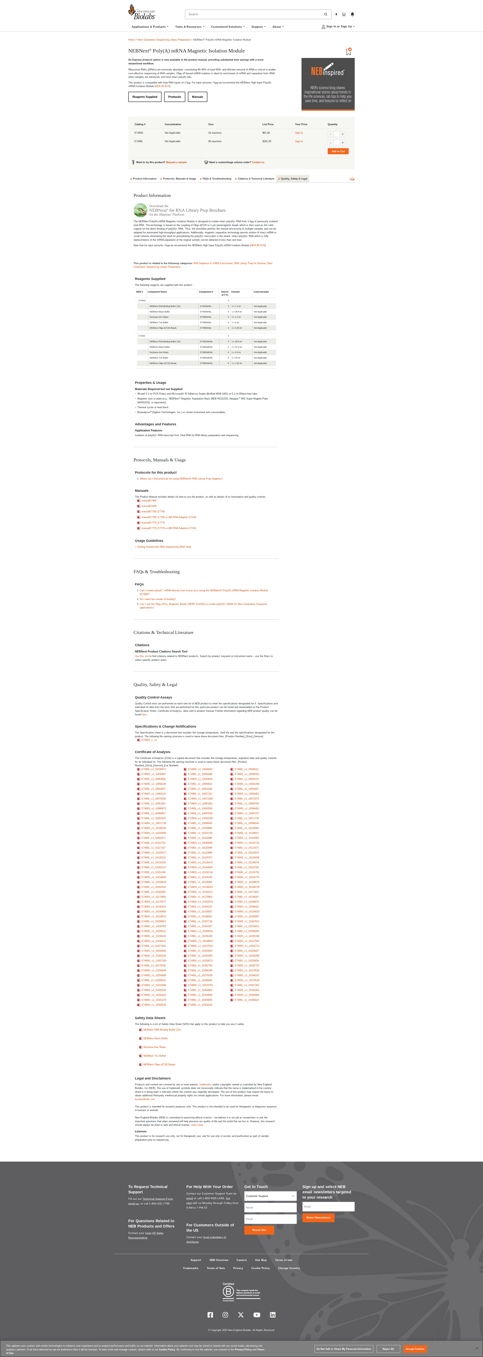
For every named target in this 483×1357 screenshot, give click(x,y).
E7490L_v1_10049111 (246, 769)
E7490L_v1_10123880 (200, 852)
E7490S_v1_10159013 (154, 916)
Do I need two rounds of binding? (158, 599)
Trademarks (190, 1268)
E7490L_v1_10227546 (154, 946)
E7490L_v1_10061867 (154, 803)
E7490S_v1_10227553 (247, 941)
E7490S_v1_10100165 (154, 828)
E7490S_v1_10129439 (247, 857)
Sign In (299, 132)
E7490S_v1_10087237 (247, 813)
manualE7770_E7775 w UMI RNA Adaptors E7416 (169, 528)
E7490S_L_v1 (149, 740)
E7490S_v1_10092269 (200, 818)
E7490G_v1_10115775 (247, 877)
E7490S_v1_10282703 (247, 965)
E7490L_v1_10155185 (200, 877)
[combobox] (253, 14)
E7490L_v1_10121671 (247, 847)
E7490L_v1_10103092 (247, 828)
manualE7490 (149, 500)
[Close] (477, 1348)
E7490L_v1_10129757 (200, 857)
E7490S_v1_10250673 (200, 960)
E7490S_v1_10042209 (247, 784)
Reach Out (259, 1230)
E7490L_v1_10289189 (200, 970)
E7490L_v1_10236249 (200, 936)
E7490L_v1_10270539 (200, 975)
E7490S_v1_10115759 (247, 872)
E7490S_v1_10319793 (200, 985)
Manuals (197, 96)
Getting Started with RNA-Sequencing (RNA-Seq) (164, 546)
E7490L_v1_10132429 (154, 862)
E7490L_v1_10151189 (153, 872)
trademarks (205, 1084)
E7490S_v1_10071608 (200, 798)
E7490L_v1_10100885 (200, 828)
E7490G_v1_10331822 (154, 995)
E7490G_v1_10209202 (200, 931)
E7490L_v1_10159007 (200, 911)
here (144, 714)
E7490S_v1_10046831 (200, 769)
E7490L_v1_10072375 (247, 798)
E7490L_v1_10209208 (247, 931)
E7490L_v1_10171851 (247, 892)
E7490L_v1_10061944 (200, 788)
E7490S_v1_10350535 (154, 1004)
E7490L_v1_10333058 (200, 995)
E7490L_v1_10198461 (200, 916)
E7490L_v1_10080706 (247, 803)
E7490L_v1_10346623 (247, 999)
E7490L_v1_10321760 (247, 985)
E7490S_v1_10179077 (154, 901)
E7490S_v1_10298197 (247, 975)
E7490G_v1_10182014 (200, 901)
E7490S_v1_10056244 (154, 784)
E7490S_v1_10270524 (247, 970)
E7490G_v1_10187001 (154, 926)
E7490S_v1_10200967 (247, 916)
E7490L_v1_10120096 (200, 847)
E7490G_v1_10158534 (154, 882)
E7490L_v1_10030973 (154, 769)
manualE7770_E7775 (153, 522)
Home (131, 39)
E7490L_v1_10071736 (247, 818)
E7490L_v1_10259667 (247, 950)
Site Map (261, 1259)
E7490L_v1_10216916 (247, 926)
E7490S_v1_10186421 (247, 906)
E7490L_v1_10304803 (200, 990)
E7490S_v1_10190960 (154, 911)
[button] (325, 14)
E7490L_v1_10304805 (200, 999)
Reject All (388, 1348)
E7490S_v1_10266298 (247, 955)
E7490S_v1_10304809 (247, 995)
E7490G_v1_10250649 (154, 970)
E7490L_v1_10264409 (200, 955)
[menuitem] (150, 28)
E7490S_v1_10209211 (154, 931)
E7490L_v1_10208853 (154, 921)
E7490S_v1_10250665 (154, 950)
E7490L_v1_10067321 (200, 793)
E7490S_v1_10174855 (154, 896)
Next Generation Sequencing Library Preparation (164, 39)
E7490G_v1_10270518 (247, 980)
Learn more (197, 1124)
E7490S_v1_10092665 (200, 842)
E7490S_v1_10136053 (200, 887)
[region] (241, 1348)
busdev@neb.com (145, 1099)
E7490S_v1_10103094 (154, 833)
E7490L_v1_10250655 (200, 950)
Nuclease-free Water (154, 1047)
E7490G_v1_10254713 (247, 946)
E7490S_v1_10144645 (200, 867)
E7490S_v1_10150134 (200, 872)
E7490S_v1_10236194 (247, 936)
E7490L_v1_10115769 (247, 867)
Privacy (238, 1268)
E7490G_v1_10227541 (200, 946)
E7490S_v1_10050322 (247, 774)
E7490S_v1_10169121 (200, 892)
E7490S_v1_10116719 (247, 842)
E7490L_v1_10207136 (200, 921)
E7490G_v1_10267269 (154, 960)
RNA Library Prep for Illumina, (250, 263)
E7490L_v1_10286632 (154, 980)
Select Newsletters (318, 1217)
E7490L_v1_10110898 (200, 838)
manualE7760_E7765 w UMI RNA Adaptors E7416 (169, 517)
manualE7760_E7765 (153, 511)
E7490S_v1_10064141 (154, 793)
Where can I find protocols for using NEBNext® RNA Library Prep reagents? (181, 478)
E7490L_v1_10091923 (154, 818)
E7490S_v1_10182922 (154, 906)
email (189, 1198)
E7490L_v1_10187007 (200, 926)
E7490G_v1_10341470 (154, 999)
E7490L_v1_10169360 (154, 892)
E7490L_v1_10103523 (247, 852)
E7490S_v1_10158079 (247, 882)
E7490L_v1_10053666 (154, 779)
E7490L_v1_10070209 (154, 798)
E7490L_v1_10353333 (200, 1004)
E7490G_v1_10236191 (154, 936)
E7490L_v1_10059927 (154, 788)
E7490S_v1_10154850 (154, 877)
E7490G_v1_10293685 (154, 975)
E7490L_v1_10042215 (247, 779)
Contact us (258, 162)
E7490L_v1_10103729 (200, 833)
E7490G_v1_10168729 (247, 887)
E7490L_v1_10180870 (247, 901)
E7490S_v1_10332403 (247, 990)
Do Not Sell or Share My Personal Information (344, 1348)
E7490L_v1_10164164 (154, 887)
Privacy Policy (243, 1349)
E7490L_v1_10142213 (154, 867)
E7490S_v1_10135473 (200, 862)
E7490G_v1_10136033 (247, 911)
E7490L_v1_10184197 (200, 906)
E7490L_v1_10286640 (200, 980)
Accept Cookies (415, 1348)
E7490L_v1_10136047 (247, 896)
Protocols (174, 96)
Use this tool (142, 656)
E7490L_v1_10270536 (154, 965)
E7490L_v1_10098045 (200, 823)
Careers (242, 1259)
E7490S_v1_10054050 (200, 779)
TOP (352, 179)
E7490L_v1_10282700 (200, 965)
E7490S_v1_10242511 (154, 941)
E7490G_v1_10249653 (200, 941)
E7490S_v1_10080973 (154, 808)
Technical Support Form (158, 1198)
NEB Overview (219, 1259)
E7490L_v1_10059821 (200, 784)
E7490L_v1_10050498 (200, 774)
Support (196, 1259)
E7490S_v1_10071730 (154, 823)
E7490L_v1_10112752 (153, 842)
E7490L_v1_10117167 (153, 847)
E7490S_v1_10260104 (154, 955)
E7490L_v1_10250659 (247, 960)
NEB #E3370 (162, 86)
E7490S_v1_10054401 (247, 793)
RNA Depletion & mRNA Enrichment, (213, 263)
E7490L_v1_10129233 (154, 857)
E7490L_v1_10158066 (200, 882)
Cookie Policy (260, 1268)
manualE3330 (149, 506)
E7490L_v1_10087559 (200, 813)
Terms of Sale (216, 1268)
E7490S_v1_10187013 (247, 921)
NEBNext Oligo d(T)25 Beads (159, 1064)
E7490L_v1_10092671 (154, 838)
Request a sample (176, 162)
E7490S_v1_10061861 (200, 803)
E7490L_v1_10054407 (247, 788)
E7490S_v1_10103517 (154, 852)
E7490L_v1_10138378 (247, 862)
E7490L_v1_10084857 (154, 813)
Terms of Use (284, 1259)
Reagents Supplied (144, 96)
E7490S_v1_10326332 (154, 990)
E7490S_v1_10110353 (247, 838)
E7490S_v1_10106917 (247, 833)
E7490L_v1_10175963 (200, 896)
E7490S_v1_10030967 (154, 774)
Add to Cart (338, 151)
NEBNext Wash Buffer (155, 1038)
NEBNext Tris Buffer (154, 1055)
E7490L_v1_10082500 (200, 808)
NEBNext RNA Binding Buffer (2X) (162, 1029)
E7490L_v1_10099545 (247, 823)
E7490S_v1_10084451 (247, 808)
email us (133, 1203)
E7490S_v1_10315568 (154, 985)
